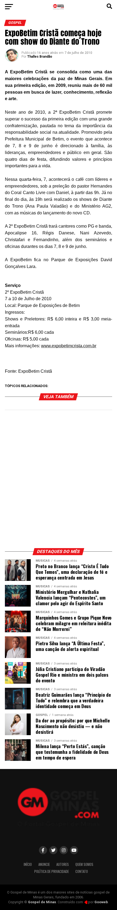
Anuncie (44, 864)
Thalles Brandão (39, 56)
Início (28, 864)
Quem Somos (84, 864)
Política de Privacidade (51, 871)
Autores (62, 864)
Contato (81, 871)
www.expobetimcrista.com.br (68, 345)
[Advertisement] (58, 482)
